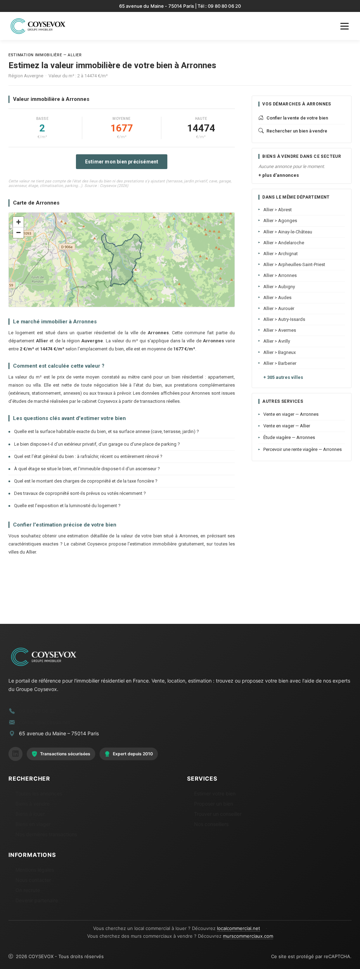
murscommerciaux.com (248, 936)
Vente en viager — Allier (286, 425)
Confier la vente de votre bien (297, 118)
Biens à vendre (32, 804)
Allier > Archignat (280, 253)
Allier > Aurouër (278, 308)
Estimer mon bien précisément (122, 161)
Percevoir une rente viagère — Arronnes (302, 449)
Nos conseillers (211, 824)
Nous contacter (33, 880)
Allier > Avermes (279, 330)
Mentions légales (34, 870)
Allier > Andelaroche (283, 242)
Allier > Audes (277, 297)
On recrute (27, 890)
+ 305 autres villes (283, 377)
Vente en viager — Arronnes (291, 414)
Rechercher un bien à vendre (296, 131)
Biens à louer (30, 814)
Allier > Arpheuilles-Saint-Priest (294, 264)
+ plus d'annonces (278, 175)
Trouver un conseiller (218, 814)
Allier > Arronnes (280, 275)
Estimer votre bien (215, 793)
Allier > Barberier (279, 363)
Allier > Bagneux (279, 352)
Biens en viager (33, 824)
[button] (18, 222)
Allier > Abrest (277, 209)
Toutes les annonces (38, 793)
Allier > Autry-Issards (284, 319)
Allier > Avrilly (276, 341)
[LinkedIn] (15, 754)
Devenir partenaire (36, 900)
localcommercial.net (238, 928)
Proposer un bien (213, 804)
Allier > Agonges (280, 220)
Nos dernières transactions (46, 834)
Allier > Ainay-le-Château (287, 231)
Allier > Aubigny (279, 286)
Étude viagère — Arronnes (289, 437)
